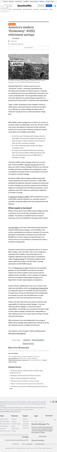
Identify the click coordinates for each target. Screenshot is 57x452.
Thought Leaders (50, 1)
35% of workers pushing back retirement (23, 378)
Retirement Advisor (5, 423)
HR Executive (15, 444)
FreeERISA (26, 1)
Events (13, 426)
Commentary (12, 24)
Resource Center (34, 1)
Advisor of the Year (5, 431)
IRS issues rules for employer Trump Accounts (25, 381)
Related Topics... (16, 340)
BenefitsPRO (24, 440)
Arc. (15, 448)
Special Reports (4, 426)
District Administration (27, 444)
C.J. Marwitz (16, 38)
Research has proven (31, 165)
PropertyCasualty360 (16, 440)
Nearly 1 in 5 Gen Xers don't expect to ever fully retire (27, 383)
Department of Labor (21, 268)
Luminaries (3, 428)
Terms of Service (30, 448)
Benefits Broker (4, 419)
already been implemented (39, 288)
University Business (40, 444)
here (30, 277)
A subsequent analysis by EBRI (18, 197)
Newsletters (41, 5)
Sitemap (13, 431)
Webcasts (11, 1)
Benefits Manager (4, 421)
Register (49, 5)
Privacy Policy (38, 448)
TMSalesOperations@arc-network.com (18, 360)
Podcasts (5, 1)
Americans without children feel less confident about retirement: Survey (26, 372)
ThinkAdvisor (8, 440)
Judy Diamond (18, 1)
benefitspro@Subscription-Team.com (10, 411)
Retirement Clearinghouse (17, 333)
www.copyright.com (13, 358)
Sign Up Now (43, 436)
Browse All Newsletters (37, 440)
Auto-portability (13, 227)
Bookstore (42, 1)
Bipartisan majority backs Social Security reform (26, 375)
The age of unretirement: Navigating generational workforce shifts (29, 387)
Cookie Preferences (47, 448)
